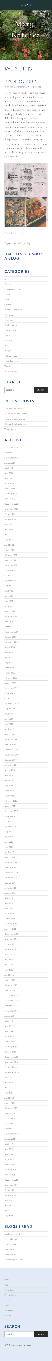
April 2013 (9, 1098)
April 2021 (9, 606)
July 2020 (8, 652)
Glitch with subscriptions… (15, 424)
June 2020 (8, 657)
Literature (8, 320)
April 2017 (9, 852)
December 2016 (11, 872)
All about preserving (13, 1234)
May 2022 (8, 540)
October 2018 (10, 760)
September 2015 (11, 949)
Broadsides (9, 1310)
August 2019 (9, 708)
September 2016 (11, 888)
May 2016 (8, 908)
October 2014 (10, 1005)
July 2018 (8, 775)
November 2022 (11, 509)
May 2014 (8, 1031)
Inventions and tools (13, 310)
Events (7, 294)
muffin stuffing (17, 243)
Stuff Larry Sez (10, 356)
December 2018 (11, 749)
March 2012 (9, 1164)
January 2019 (10, 744)
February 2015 (10, 985)
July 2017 (8, 837)
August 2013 (9, 1077)
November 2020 (11, 632)
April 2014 (9, 1036)
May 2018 (8, 785)
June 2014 (8, 1026)
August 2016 (9, 893)
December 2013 (11, 1057)
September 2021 (11, 580)
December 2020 (11, 626)
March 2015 (9, 980)
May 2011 (8, 1216)
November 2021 (11, 570)
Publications (9, 1289)
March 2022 (9, 550)
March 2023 (9, 488)
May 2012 (8, 1154)
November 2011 (11, 1185)
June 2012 (8, 1149)
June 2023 (8, 473)
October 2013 (10, 1067)
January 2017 (10, 867)
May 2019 (8, 724)
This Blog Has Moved (13, 408)
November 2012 (11, 1123)
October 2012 (10, 1128)
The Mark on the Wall (13, 1259)
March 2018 (9, 796)
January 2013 (10, 1113)
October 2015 (10, 944)
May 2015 (8, 970)
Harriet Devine (10, 1239)
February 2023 (10, 493)
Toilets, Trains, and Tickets (15, 413)
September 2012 (11, 1134)
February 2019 (10, 739)
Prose (6, 345)
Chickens (8, 284)
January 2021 (10, 621)
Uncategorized (10, 371)
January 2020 (10, 683)
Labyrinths (9, 315)
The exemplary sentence (14, 419)
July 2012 (8, 1144)
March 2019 (9, 734)
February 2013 (10, 1108)
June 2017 (8, 842)
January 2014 (10, 1052)
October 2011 (10, 1190)
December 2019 (11, 688)
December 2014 (11, 995)
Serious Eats (9, 1249)
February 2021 (10, 616)
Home (6, 1279)
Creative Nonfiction (12, 289)
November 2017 (11, 816)
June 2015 (8, 964)
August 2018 (9, 770)
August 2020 (9, 647)
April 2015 (9, 975)
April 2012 (9, 1159)
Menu (27, 5)
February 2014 (10, 1046)
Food (6, 299)
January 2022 (10, 560)
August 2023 (9, 463)
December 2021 (11, 565)
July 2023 (8, 468)
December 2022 (11, 504)
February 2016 (10, 923)
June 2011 (8, 1210)
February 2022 (10, 555)
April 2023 (9, 483)
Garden (7, 304)
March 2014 (9, 1041)
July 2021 (8, 591)
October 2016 (10, 883)
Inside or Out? (21, 81)
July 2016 (8, 898)
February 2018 (10, 801)
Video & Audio (10, 1295)
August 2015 (9, 954)
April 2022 (9, 545)
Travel (7, 366)
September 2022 (11, 519)
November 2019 (11, 693)
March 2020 (9, 673)
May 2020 (8, 662)
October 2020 (10, 637)
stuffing (27, 243)
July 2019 (8, 714)
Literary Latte (10, 1244)
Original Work (10, 325)
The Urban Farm (11, 361)
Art (5, 279)
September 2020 (11, 642)
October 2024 (10, 452)
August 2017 (9, 831)
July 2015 (8, 959)
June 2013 (8, 1087)
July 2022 (8, 529)
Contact (7, 1315)
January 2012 (10, 1175)
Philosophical (10, 330)
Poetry (7, 335)
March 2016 (9, 918)
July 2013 (8, 1082)
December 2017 (11, 811)
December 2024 (11, 447)
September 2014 (11, 1011)
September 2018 (11, 765)
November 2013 (11, 1062)
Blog (6, 1284)
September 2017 (11, 826)
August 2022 (9, 524)
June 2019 (8, 719)
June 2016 (8, 903)
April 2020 (9, 667)
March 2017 (9, 857)
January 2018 (10, 806)
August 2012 (9, 1139)
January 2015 (10, 990)
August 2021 (9, 585)
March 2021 (9, 611)
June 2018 (8, 780)
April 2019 (9, 729)
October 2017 (10, 821)
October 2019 (10, 698)
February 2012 (10, 1169)
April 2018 (9, 790)
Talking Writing (10, 1254)
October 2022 (10, 514)
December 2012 (11, 1118)
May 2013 (8, 1093)
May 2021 (8, 601)
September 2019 (11, 703)
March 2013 (9, 1103)
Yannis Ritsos (10, 429)
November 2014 (11, 1000)
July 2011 (8, 1205)
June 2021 (8, 596)
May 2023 (8, 478)
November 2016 (11, 878)
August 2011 (9, 1200)
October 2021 (10, 575)
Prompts (8, 1305)
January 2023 (10, 499)
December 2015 (11, 934)
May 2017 (8, 847)
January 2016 (10, 929)
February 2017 (10, 862)
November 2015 (11, 939)
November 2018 (11, 755)
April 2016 (9, 913)
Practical (8, 340)
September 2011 (11, 1195)
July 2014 (8, 1021)
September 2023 (11, 458)
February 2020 (10, 678)
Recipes (37, 86)
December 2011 (11, 1180)
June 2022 (8, 534)
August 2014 (9, 1016)
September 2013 (11, 1072)
